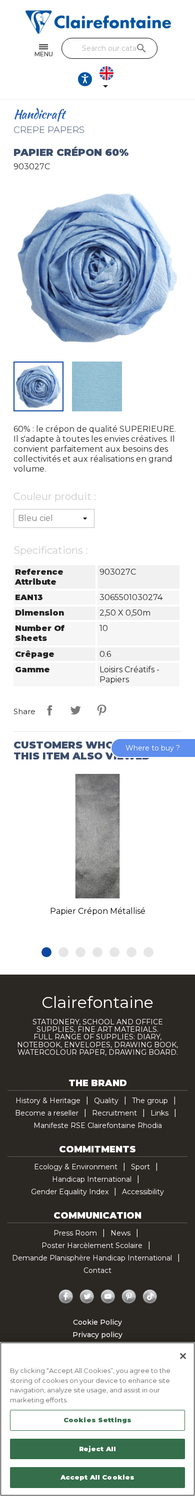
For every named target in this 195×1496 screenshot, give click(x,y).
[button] (46, 952)
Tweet (76, 710)
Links (159, 1113)
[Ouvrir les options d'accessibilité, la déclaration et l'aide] (85, 79)
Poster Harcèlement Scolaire (92, 1245)
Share (50, 710)
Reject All (97, 1449)
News (120, 1233)
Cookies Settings (98, 1420)
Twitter (87, 1297)
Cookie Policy (97, 1322)
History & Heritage (48, 1100)
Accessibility (143, 1191)
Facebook (66, 1297)
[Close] (183, 1356)
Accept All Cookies (97, 1477)
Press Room (75, 1233)
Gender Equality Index (69, 1191)
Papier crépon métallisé (98, 911)
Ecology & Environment (76, 1166)
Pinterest (102, 710)
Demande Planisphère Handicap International (92, 1257)
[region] (97, 1419)
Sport (140, 1166)
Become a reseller (46, 1113)
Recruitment (114, 1113)
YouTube (108, 1297)
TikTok (150, 1297)
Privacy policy (97, 1334)
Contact (98, 1270)
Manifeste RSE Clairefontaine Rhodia (98, 1125)
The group (150, 1100)
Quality (106, 1100)
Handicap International (92, 1179)
